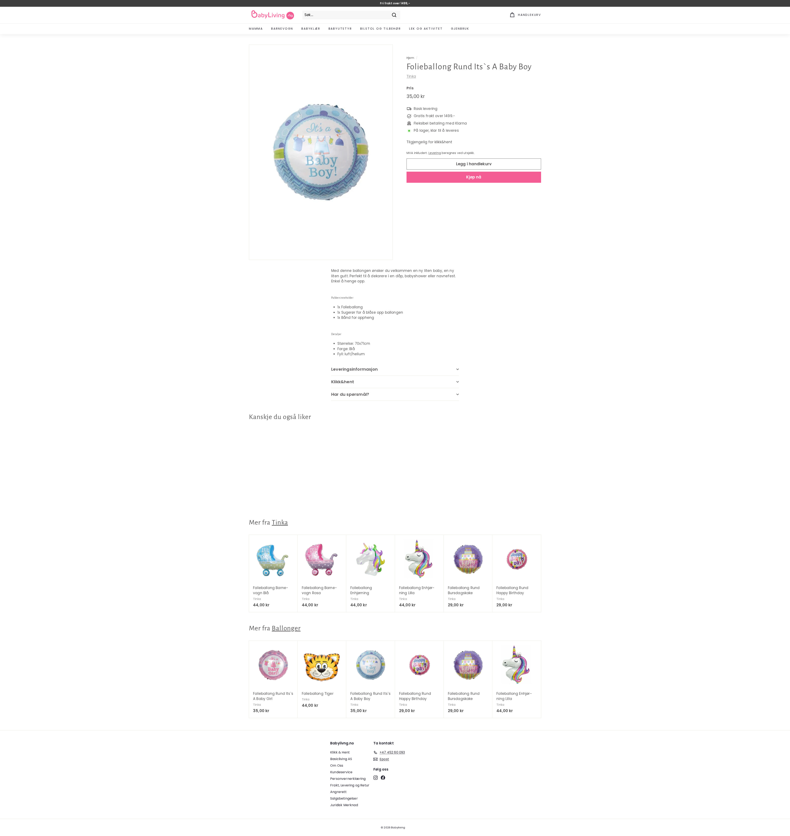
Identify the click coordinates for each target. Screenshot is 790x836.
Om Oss (336, 765)
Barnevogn (282, 29)
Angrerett (338, 791)
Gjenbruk (460, 29)
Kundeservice (341, 772)
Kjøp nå (473, 177)
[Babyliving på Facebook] (383, 777)
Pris (410, 88)
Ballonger (286, 628)
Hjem (410, 58)
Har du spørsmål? (350, 394)
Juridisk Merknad (344, 805)
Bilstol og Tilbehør (380, 29)
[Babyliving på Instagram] (375, 777)
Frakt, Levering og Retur (349, 785)
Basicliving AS (341, 759)
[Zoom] (321, 152)
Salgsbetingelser (344, 798)
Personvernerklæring (348, 778)
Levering (435, 153)
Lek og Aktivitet (426, 29)
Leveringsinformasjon (354, 369)
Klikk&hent (342, 382)
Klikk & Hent (340, 752)
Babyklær (310, 29)
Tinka (411, 76)
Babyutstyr (340, 29)
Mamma (256, 29)
